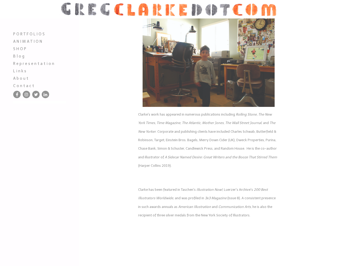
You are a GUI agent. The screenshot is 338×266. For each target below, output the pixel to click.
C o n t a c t (23, 85)
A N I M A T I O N (27, 41)
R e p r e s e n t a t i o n (33, 63)
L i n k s (19, 71)
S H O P (19, 48)
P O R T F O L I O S (29, 34)
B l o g (18, 56)
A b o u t (20, 78)
